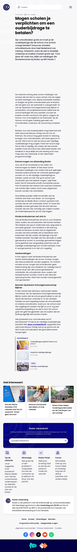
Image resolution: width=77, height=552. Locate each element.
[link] (11, 471)
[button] (70, 7)
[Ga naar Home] (6, 7)
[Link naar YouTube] (45, 534)
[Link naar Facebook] (25, 534)
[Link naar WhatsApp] (51, 534)
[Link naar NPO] (43, 546)
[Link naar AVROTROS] (33, 546)
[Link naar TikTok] (38, 534)
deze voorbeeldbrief (37, 324)
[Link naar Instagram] (32, 534)
